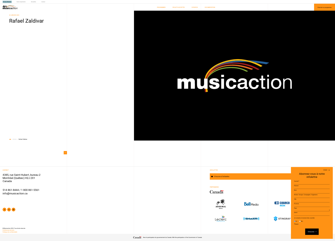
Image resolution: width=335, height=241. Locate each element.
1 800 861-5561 (30, 189)
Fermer (325, 170)
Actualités (33, 1)
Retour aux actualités (65, 152)
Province (296, 203)
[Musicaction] (10, 7)
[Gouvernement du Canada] (216, 192)
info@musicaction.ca (15, 193)
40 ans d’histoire (7, 1)
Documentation (210, 7)
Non (302, 221)
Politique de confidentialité (10, 232)
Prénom (296, 185)
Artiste (15, 139)
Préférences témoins (8, 230)
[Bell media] (255, 204)
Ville (295, 199)
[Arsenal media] (225, 204)
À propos (195, 7)
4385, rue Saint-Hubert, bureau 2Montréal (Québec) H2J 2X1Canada (21, 178)
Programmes (161, 7)
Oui (296, 221)
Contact (43, 1)
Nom (295, 190)
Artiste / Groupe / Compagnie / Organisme (305, 194)
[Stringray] (286, 218)
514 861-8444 (11, 189)
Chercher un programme (324, 7)
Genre (295, 212)
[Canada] (137, 237)
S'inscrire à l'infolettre (221, 176)
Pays (295, 208)
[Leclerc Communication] (225, 218)
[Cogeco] (286, 204)
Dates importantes (21, 1)
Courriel (296, 181)
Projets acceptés (179, 7)
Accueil (10, 139)
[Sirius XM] (255, 218)
